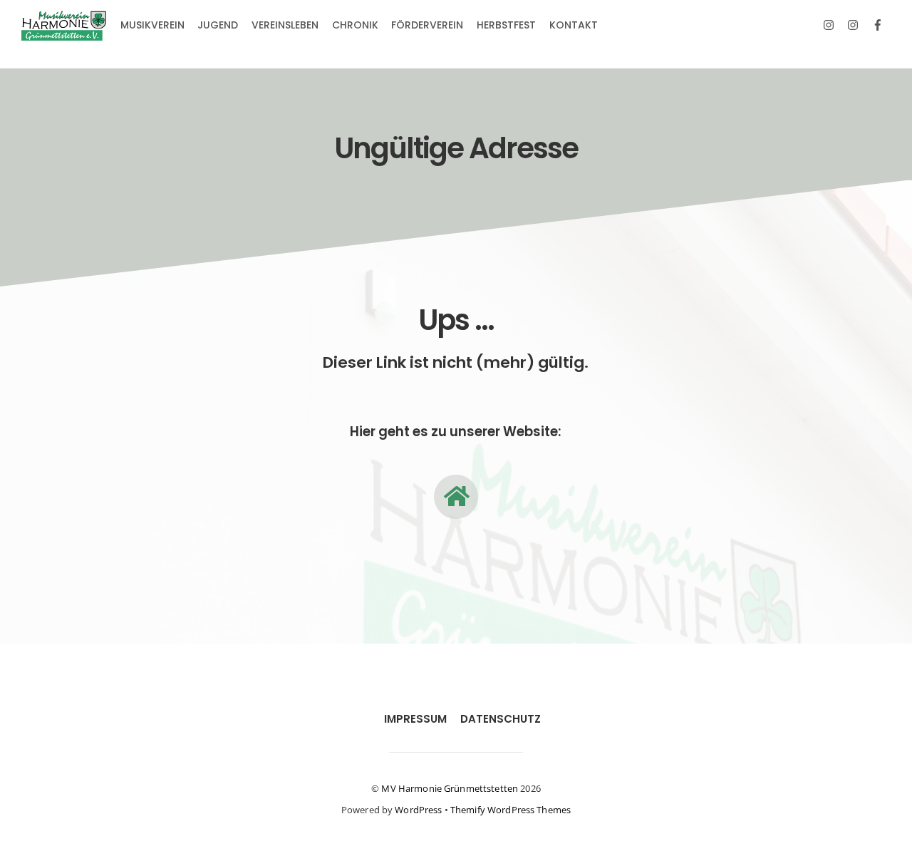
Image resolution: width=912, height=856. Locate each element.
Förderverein (427, 25)
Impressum (415, 718)
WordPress (418, 809)
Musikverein (152, 25)
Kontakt (573, 25)
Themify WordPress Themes (510, 809)
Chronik (355, 25)
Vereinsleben (285, 25)
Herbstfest (506, 25)
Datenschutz (500, 718)
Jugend (217, 25)
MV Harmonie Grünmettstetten (449, 788)
